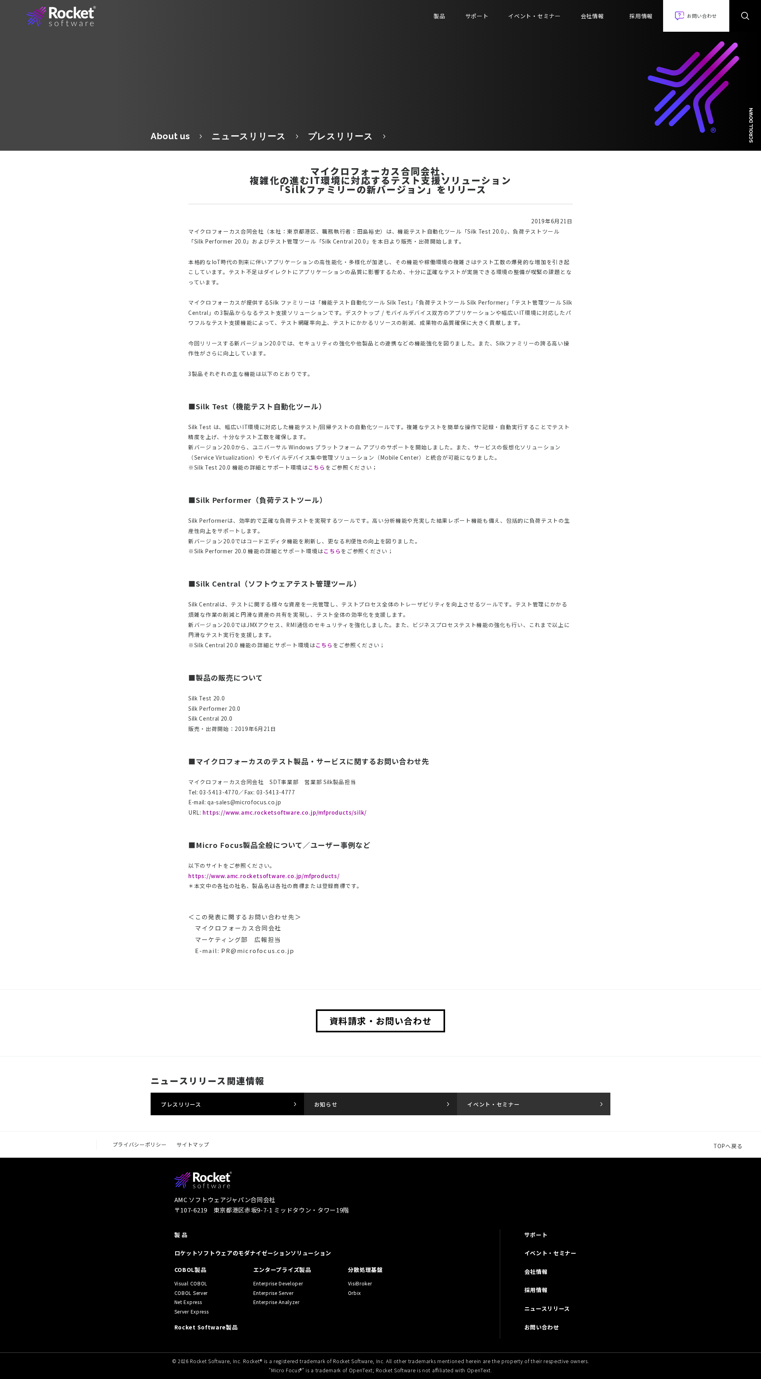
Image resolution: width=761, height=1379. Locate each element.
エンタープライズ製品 (282, 1270)
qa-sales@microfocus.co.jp (244, 802)
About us (170, 136)
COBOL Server (191, 1293)
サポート (477, 16)
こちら (316, 467)
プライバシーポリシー (140, 1144)
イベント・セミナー (534, 16)
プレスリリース (340, 136)
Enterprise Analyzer (276, 1302)
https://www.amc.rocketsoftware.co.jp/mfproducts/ (264, 876)
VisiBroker (360, 1283)
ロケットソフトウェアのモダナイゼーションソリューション (252, 1253)
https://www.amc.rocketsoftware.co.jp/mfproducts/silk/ (285, 812)
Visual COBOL (190, 1283)
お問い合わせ (541, 1327)
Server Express (191, 1311)
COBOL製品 (190, 1270)
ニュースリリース (249, 136)
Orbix (354, 1293)
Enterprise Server (273, 1293)
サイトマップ (192, 1144)
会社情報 (592, 16)
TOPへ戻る (728, 1146)
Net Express (188, 1302)
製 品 (180, 1235)
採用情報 (641, 16)
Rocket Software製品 (205, 1327)
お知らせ (326, 1104)
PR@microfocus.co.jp (257, 950)
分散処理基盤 (365, 1270)
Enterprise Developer (278, 1283)
